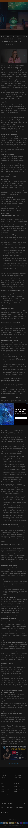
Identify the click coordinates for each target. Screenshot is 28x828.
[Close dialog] (26, 403)
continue (21, 417)
